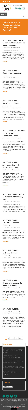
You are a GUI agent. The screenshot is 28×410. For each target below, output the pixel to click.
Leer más (16, 407)
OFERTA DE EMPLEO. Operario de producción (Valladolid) (11, 73)
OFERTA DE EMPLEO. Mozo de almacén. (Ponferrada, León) (13, 196)
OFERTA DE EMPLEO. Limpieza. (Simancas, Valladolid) (10, 222)
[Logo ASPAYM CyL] (18, 7)
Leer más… (5, 61)
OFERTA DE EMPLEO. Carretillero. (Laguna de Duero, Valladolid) (12, 283)
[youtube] (9, 2)
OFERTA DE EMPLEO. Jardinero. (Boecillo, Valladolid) (10, 252)
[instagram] (7, 2)
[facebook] (3, 2)
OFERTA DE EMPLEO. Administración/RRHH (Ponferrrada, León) (11, 165)
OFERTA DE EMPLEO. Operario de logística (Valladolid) (10, 103)
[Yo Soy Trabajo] (5, 7)
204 (16, 338)
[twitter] (5, 2)
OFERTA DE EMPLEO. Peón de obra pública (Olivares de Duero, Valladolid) (13, 42)
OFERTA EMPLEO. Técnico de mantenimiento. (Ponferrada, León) (13, 133)
